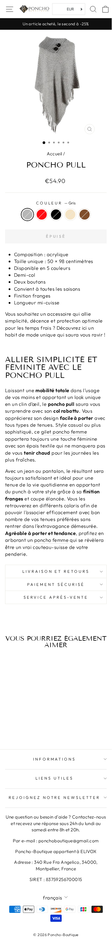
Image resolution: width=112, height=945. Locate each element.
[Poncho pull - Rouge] (17, 721)
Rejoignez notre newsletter (54, 797)
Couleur (56, 203)
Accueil (54, 154)
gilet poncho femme (64, 431)
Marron (85, 214)
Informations (54, 759)
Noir (56, 214)
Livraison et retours (56, 571)
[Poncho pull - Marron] (38, 721)
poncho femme (51, 540)
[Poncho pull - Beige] (31, 721)
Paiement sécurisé (56, 584)
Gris (27, 214)
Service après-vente (56, 597)
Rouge (42, 214)
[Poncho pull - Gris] (10, 721)
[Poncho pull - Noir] (24, 721)
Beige (70, 214)
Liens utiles (54, 778)
